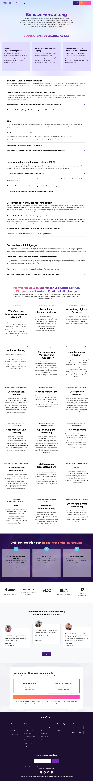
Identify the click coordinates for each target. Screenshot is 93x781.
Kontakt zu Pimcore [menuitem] (76, 732)
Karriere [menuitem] (11, 734)
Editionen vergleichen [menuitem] (29, 736)
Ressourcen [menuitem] (44, 724)
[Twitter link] (45, 772)
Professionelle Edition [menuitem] (29, 733)
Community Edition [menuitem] (29, 740)
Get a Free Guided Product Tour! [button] (46, 697)
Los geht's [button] (46, 654)
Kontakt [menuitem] (73, 724)
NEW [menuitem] (25, 746)
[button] (38, 3)
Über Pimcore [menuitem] (13, 727)
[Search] (71, 2)
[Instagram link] (48, 772)
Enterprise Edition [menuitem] (28, 730)
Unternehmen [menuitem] (14, 724)
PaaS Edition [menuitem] (27, 727)
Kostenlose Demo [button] (85, 3)
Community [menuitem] (61, 724)
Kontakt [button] (76, 3)
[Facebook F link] (41, 772)
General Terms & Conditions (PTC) (62, 776)
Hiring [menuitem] (16, 734)
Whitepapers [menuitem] (43, 733)
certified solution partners (23, 703)
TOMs (71, 776)
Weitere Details (16, 339)
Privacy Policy (50, 768)
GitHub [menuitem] (59, 730)
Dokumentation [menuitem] (61, 727)
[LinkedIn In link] (52, 772)
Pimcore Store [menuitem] (28, 743)
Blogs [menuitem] (41, 730)
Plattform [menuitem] (27, 724)
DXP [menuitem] (16, 3)
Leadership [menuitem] (12, 730)
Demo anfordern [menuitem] (76, 727)
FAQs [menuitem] (41, 740)
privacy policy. (69, 703)
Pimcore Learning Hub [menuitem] (46, 727)
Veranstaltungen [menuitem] (44, 736)
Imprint (44, 776)
